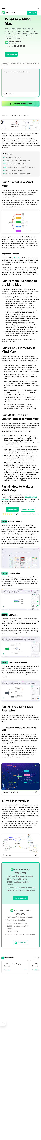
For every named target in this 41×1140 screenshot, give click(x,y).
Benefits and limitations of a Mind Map (20, 167)
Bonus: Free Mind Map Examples (18, 174)
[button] (34, 958)
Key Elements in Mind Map (16, 164)
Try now (32, 13)
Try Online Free (22, 942)
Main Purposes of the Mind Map (18, 161)
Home (3, 115)
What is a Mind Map (13, 157)
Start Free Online (28, 509)
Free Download (11, 54)
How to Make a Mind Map (15, 170)
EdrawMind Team (15, 41)
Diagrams (10, 115)
